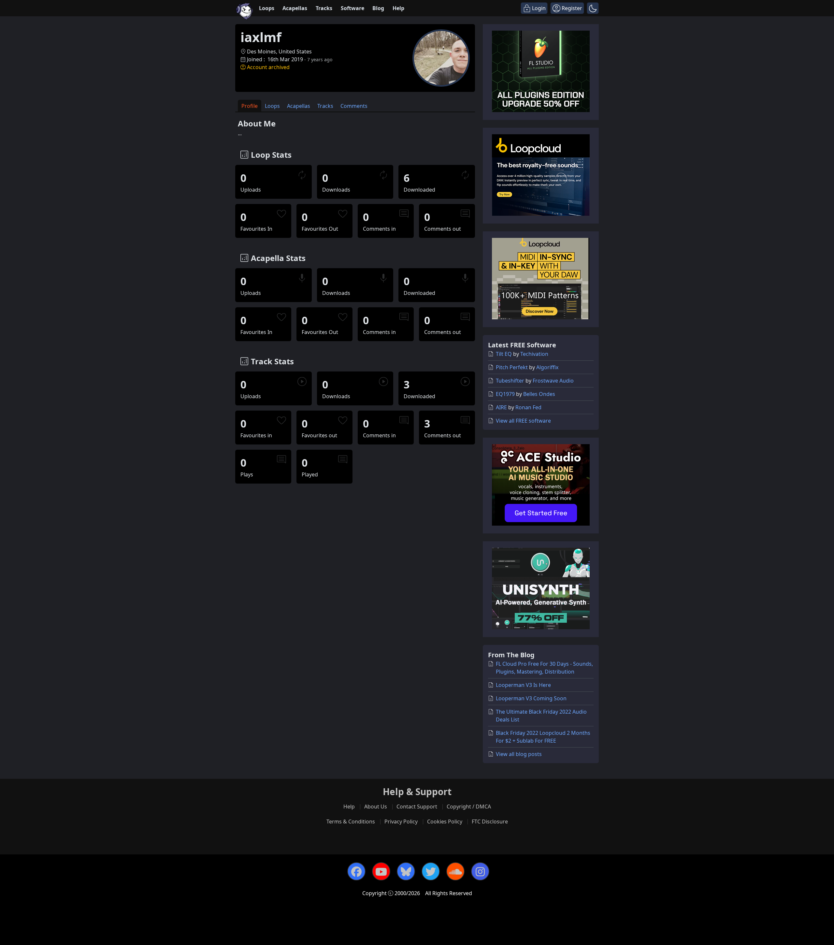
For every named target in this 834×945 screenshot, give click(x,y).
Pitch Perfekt (512, 367)
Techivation (534, 353)
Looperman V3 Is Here (523, 685)
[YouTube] (381, 871)
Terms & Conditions (350, 821)
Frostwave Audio (553, 380)
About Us (375, 806)
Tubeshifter (510, 380)
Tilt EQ (504, 353)
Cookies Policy (444, 821)
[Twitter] (431, 871)
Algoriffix (547, 367)
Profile (249, 105)
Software (352, 8)
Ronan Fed (528, 407)
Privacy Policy (401, 821)
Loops (266, 8)
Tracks (324, 8)
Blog (378, 8)
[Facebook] (356, 871)
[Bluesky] (406, 871)
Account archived (268, 67)
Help (398, 8)
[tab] (249, 106)
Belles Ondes (539, 394)
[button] (593, 8)
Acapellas (294, 8)
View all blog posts (519, 754)
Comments (353, 105)
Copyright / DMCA (469, 806)
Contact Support (416, 806)
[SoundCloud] (455, 871)
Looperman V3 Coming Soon (531, 698)
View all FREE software (523, 420)
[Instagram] (480, 871)
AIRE (501, 407)
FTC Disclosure (490, 821)
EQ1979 (505, 394)
